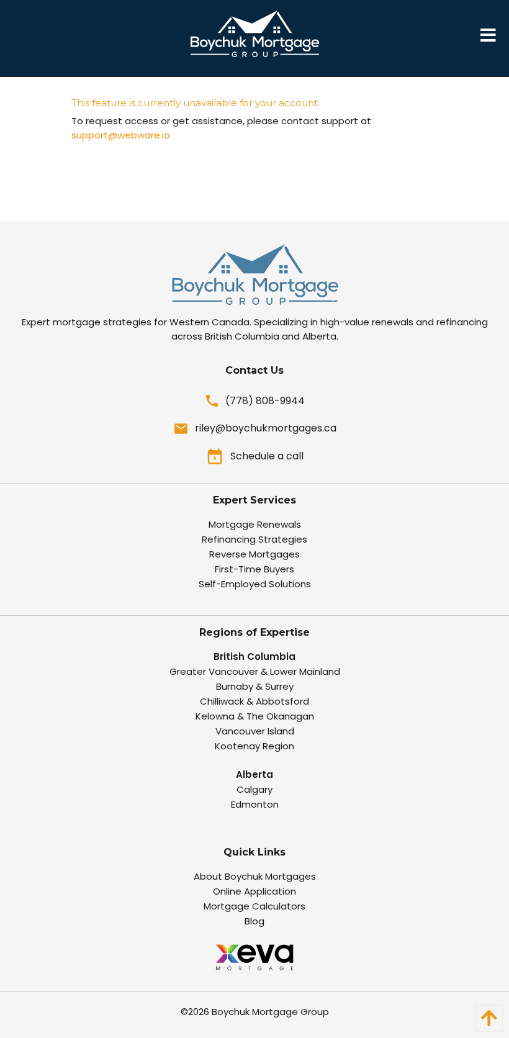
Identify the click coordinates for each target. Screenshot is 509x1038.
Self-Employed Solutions (255, 583)
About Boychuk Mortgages (255, 876)
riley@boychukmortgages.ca (265, 428)
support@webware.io (120, 135)
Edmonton (255, 804)
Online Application (254, 891)
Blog (254, 920)
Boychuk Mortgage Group (270, 1011)
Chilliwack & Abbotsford (254, 701)
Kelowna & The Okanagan (255, 716)
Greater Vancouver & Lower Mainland (254, 671)
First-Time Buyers (254, 568)
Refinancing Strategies (254, 539)
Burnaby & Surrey (255, 686)
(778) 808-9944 (265, 401)
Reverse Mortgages (254, 554)
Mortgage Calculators (254, 906)
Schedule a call (267, 456)
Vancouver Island (254, 731)
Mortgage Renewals (255, 524)
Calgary (254, 789)
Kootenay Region (254, 745)
